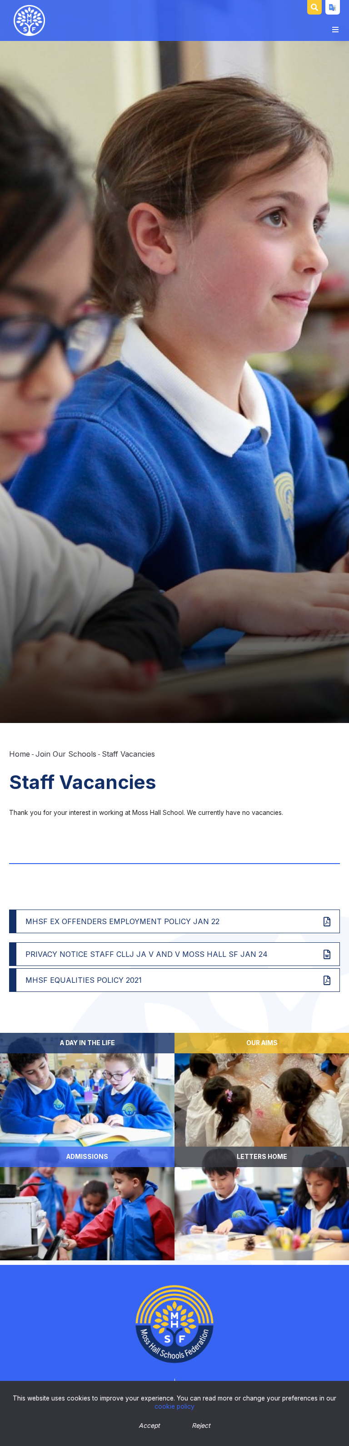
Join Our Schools (65, 753)
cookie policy (174, 1406)
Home (19, 753)
